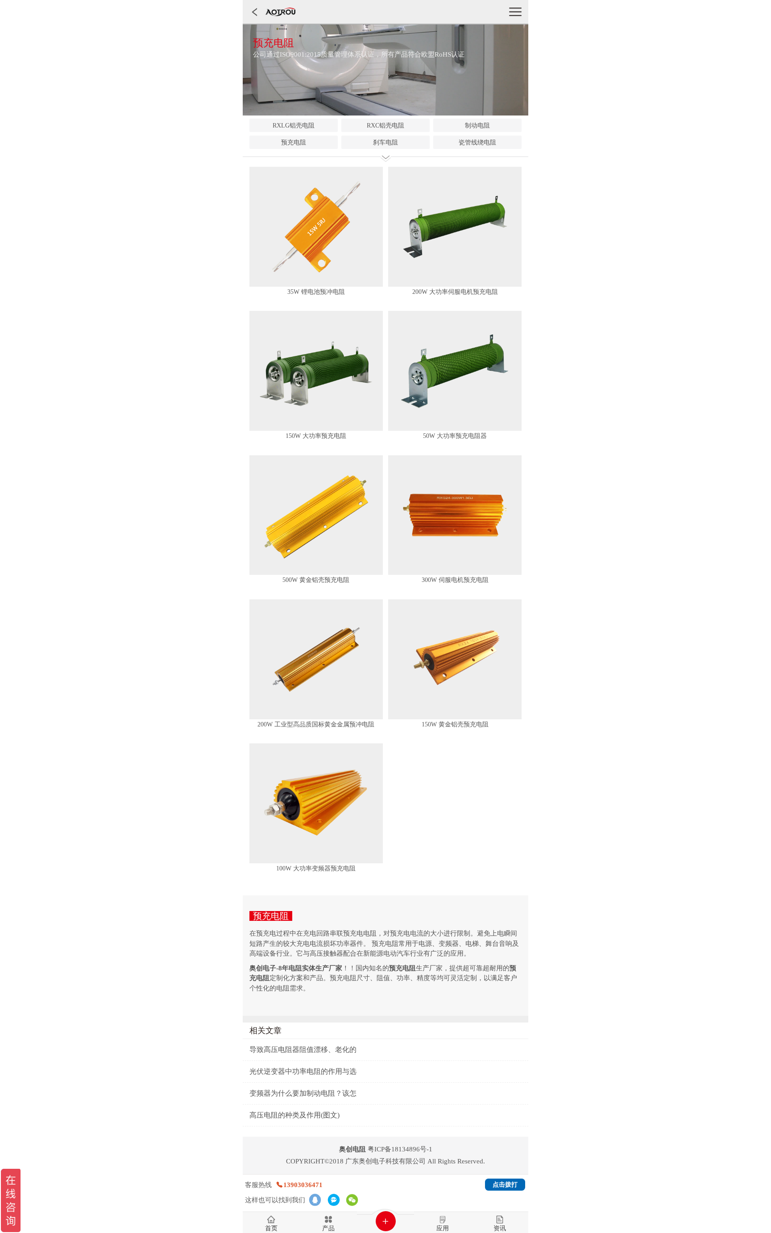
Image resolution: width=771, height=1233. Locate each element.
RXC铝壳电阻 (385, 125)
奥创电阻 (352, 1149)
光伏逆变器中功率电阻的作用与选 (302, 1071)
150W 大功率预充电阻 (316, 436)
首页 (271, 1228)
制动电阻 (477, 125)
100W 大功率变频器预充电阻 (316, 868)
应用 (442, 1228)
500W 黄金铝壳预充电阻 (315, 580)
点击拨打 (505, 1184)
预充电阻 (293, 142)
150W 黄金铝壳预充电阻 (455, 724)
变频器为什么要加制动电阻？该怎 (302, 1093)
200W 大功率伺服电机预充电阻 (455, 292)
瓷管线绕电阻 (477, 142)
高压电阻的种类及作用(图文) (294, 1115)
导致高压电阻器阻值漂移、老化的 (302, 1049)
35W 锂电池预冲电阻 (316, 292)
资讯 (499, 1228)
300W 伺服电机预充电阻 (455, 580)
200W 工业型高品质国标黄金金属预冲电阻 (315, 724)
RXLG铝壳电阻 (294, 125)
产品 (328, 1228)
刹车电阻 (385, 142)
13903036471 (303, 1184)
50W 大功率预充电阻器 (455, 436)
